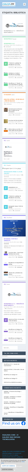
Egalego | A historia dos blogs (12, 391)
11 (15, 190)
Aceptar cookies (7, 469)
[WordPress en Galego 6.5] (6, 339)
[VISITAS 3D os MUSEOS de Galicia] (6, 274)
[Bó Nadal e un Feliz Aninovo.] (14, 228)
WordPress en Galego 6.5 (15, 338)
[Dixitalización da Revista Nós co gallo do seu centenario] (6, 110)
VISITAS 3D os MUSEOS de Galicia (15, 273)
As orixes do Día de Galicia (16, 120)
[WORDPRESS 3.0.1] (6, 188)
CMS (22, 76)
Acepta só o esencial (8, 465)
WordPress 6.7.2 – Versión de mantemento (14, 304)
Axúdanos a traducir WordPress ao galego (14, 73)
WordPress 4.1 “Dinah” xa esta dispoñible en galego (16, 83)
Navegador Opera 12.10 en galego (13, 172)
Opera (18, 175)
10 (21, 175)
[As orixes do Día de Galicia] (6, 121)
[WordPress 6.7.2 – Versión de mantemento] (14, 294)
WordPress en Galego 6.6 (8, 152)
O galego (18, 102)
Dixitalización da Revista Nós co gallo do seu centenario (15, 110)
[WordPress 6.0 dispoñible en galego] (6, 263)
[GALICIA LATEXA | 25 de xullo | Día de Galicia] (6, 320)
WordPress (18, 45)
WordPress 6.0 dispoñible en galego (16, 263)
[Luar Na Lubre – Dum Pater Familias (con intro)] (6, 253)
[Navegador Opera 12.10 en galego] (14, 168)
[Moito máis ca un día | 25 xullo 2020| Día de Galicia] (6, 130)
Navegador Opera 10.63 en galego (16, 206)
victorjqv (7, 45)
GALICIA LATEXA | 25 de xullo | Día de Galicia (14, 100)
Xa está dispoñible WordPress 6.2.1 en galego (13, 31)
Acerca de (6, 393)
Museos (10, 277)
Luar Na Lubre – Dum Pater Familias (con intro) (16, 253)
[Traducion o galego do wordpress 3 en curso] (6, 64)
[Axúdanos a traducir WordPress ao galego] (6, 74)
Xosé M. (6, 402)
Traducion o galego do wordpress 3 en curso (15, 63)
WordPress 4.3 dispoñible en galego (14, 407)
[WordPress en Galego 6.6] (6, 330)
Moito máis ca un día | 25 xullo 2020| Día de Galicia (16, 129)
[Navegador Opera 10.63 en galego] (6, 207)
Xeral (22, 102)
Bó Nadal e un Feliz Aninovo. (11, 239)
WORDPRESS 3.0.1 (9, 43)
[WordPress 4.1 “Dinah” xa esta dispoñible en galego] (6, 84)
